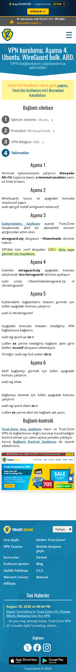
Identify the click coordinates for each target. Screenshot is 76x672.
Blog (39, 564)
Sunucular (11, 557)
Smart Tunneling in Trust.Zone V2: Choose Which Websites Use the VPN (38, 613)
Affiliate (10, 583)
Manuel (42, 577)
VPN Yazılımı (13, 546)
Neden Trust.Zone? (50, 540)
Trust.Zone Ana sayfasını (22, 429)
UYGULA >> (38, 11)
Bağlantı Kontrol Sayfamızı (34, 441)
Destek (41, 557)
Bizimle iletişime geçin (48, 548)
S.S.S (39, 570)
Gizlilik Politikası (16, 570)
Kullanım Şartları (16, 564)
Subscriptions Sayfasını (21, 223)
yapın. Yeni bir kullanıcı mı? (40, 88)
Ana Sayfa (11, 540)
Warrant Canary (16, 577)
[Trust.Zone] (8, 35)
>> (29, 23)
